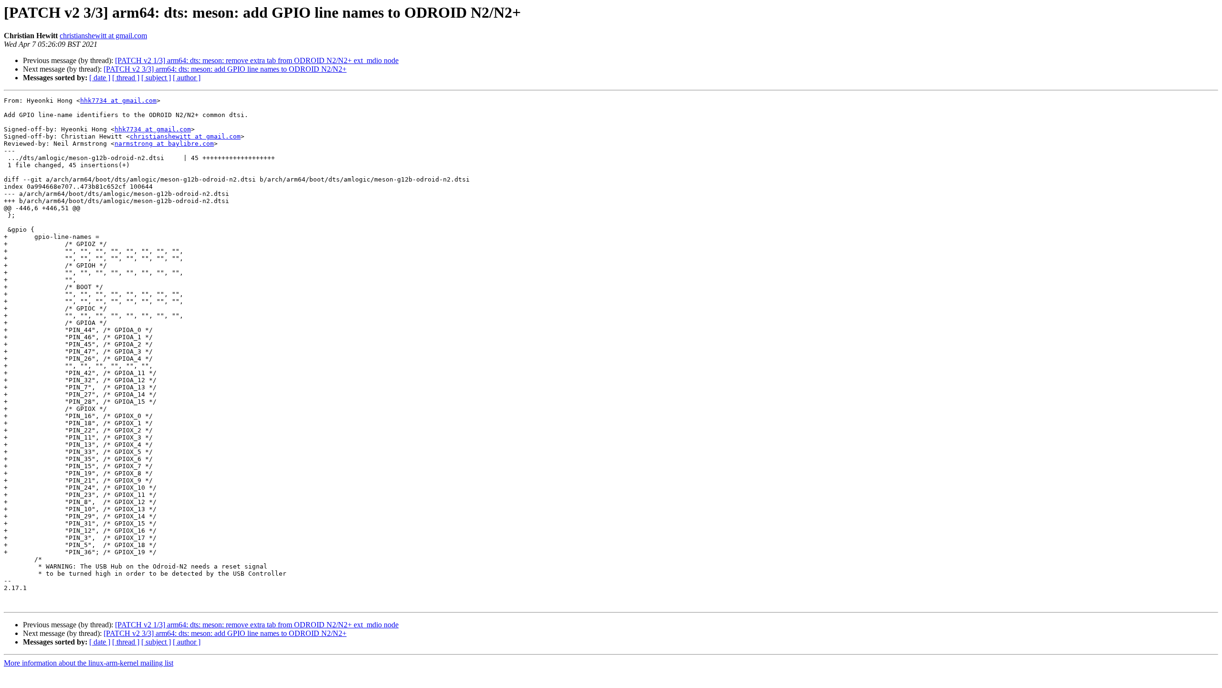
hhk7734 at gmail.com (118, 100)
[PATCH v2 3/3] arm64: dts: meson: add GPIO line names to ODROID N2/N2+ (225, 69)
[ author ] (186, 78)
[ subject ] (156, 78)
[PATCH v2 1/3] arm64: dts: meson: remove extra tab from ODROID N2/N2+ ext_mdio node (257, 60)
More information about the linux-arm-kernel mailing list (88, 663)
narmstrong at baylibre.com (164, 143)
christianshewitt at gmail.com (103, 36)
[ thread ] (125, 78)
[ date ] (99, 78)
